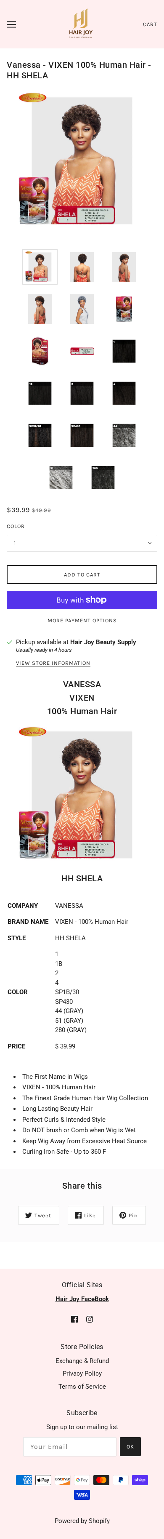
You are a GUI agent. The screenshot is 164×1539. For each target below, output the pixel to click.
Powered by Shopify (82, 1521)
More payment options (82, 620)
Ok (130, 1446)
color (16, 526)
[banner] (80, 23)
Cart (150, 24)
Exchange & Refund (82, 1361)
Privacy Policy (82, 1373)
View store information (53, 663)
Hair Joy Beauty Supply (103, 642)
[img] (74, 1319)
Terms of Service (82, 1386)
